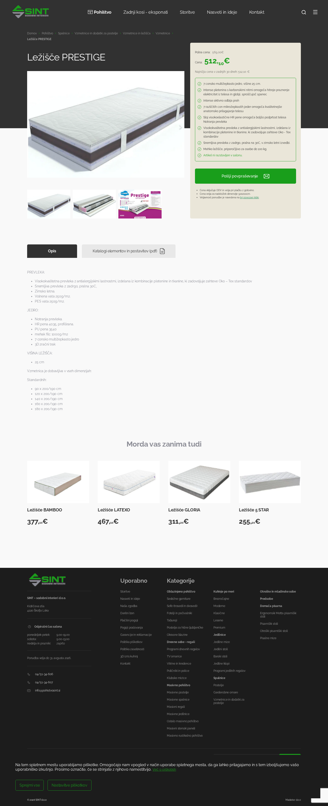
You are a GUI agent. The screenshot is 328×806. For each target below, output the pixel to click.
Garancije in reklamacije (136, 634)
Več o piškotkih (164, 769)
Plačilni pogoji (129, 620)
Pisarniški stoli (269, 623)
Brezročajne (221, 598)
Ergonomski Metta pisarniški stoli (278, 615)
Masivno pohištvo (178, 685)
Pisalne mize (268, 638)
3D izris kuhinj (129, 656)
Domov (32, 33)
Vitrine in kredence (179, 663)
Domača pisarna (271, 606)
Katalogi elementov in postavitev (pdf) (125, 251)
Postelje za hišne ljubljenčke (185, 627)
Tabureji (172, 620)
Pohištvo (102, 12)
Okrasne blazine (177, 634)
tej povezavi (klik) (249, 197)
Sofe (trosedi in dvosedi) (182, 606)
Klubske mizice (176, 678)
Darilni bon (127, 613)
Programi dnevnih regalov (183, 649)
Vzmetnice (163, 33)
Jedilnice (219, 634)
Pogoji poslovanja (131, 627)
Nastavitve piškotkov (69, 785)
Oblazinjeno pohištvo (181, 591)
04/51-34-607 (43, 682)
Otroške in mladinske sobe (278, 591)
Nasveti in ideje (222, 12)
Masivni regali (176, 707)
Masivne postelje (178, 692)
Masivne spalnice (178, 699)
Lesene (218, 620)
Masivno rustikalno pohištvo (185, 735)
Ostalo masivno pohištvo (183, 721)
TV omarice (174, 656)
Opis (52, 251)
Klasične (219, 613)
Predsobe (266, 598)
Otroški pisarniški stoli (274, 631)
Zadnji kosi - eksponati (145, 12)
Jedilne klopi (221, 663)
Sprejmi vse (29, 785)
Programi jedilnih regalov (229, 671)
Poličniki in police (178, 671)
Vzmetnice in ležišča (137, 33)
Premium (219, 627)
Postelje (218, 685)
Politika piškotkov (131, 642)
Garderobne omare (225, 692)
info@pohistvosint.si (47, 690)
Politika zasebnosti (132, 649)
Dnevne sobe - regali (181, 642)
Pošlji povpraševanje (240, 176)
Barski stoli (220, 656)
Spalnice (64, 33)
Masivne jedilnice (178, 714)
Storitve (187, 12)
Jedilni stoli (220, 649)
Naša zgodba (128, 606)
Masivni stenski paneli (181, 728)
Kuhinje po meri (223, 591)
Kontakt (256, 12)
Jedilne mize (221, 642)
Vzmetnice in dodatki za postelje (96, 33)
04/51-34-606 (43, 674)
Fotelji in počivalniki (179, 613)
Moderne (219, 606)
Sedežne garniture (178, 598)
